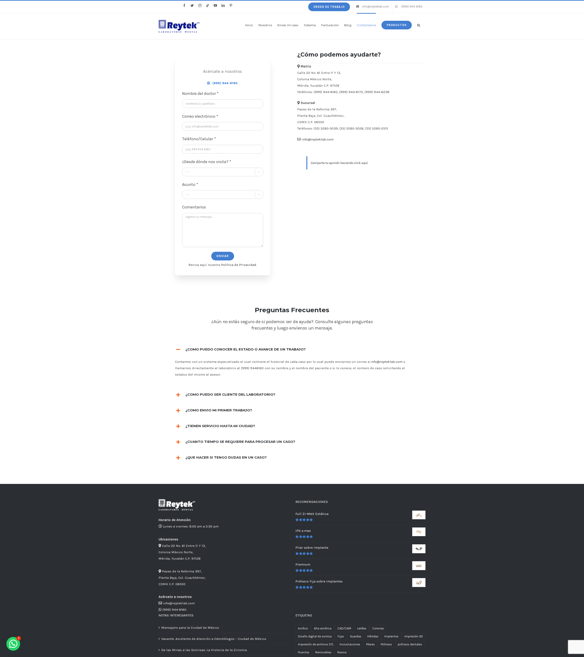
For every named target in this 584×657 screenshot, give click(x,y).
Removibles (323, 652)
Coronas (378, 628)
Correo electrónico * (200, 116)
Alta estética (322, 628)
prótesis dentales (410, 644)
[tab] (292, 349)
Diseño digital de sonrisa (315, 636)
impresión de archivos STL (316, 644)
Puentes (303, 652)
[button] (418, 24)
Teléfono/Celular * (199, 138)
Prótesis (386, 644)
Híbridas (372, 636)
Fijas (341, 636)
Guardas (355, 636)
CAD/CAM (344, 628)
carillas (361, 628)
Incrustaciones (350, 644)
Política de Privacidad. (239, 265)
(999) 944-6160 (174, 610)
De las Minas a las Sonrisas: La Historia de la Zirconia (204, 650)
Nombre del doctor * (200, 93)
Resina (342, 652)
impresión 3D (413, 636)
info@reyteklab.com (318, 139)
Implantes (391, 636)
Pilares (370, 644)
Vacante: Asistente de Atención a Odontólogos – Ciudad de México (213, 639)
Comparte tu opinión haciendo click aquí (339, 163)
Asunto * (190, 184)
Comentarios (194, 207)
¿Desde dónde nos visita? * (206, 161)
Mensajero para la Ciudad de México (190, 628)
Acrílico (303, 628)
